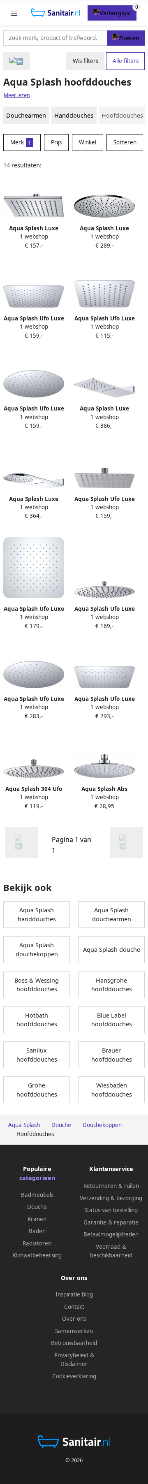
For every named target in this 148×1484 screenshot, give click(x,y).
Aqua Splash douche (111, 949)
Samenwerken (74, 1331)
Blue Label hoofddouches (111, 1019)
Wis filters (85, 61)
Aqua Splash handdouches (37, 914)
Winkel (87, 142)
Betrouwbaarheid (74, 1343)
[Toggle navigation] (14, 13)
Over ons (74, 1318)
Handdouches (73, 115)
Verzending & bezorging (111, 1198)
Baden (37, 1231)
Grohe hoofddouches (36, 1089)
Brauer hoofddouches (111, 1054)
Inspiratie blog (74, 1294)
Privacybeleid (71, 1355)
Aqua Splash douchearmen (111, 914)
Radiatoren (37, 1243)
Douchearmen (26, 115)
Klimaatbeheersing (37, 1255)
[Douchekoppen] (16, 61)
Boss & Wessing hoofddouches (36, 984)
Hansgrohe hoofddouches (111, 984)
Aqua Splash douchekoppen (37, 949)
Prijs (56, 142)
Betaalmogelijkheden (111, 1234)
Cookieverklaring (74, 1376)
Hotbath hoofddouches (36, 1019)
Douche (37, 1206)
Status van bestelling (111, 1210)
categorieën (37, 1178)
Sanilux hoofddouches (36, 1054)
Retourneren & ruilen (111, 1186)
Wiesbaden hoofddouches (111, 1089)
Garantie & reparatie (111, 1222)
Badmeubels (37, 1195)
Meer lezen (17, 95)
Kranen (37, 1219)
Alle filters (126, 61)
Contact (74, 1306)
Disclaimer (74, 1364)
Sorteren (124, 142)
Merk (20, 142)
